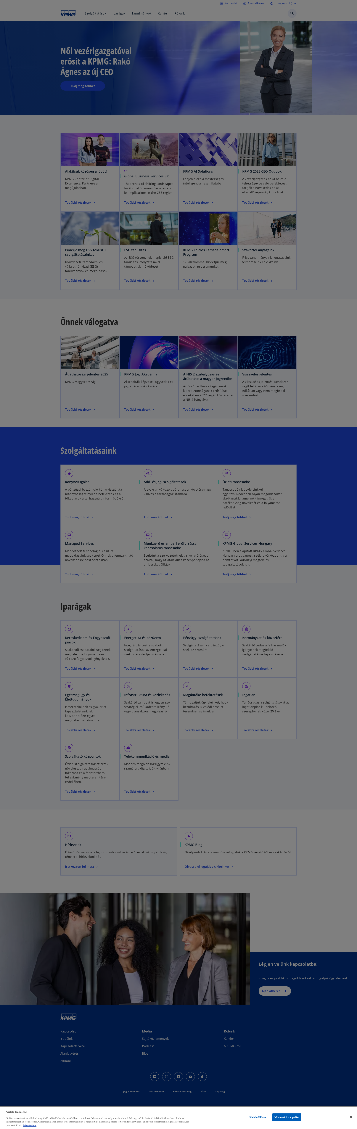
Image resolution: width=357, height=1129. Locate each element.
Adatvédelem (29, 1125)
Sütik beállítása (257, 1117)
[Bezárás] (351, 1117)
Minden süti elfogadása (286, 1117)
